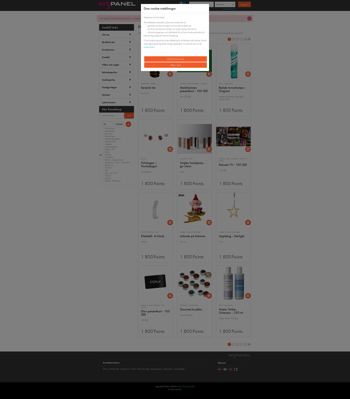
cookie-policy (149, 47)
